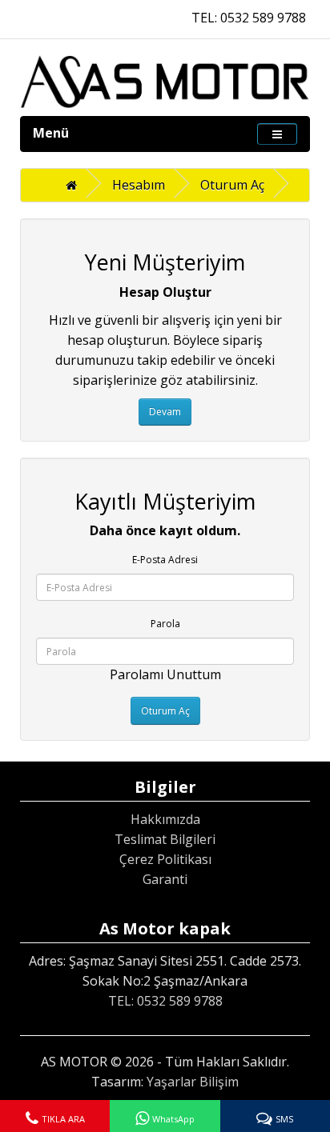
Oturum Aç (232, 185)
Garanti (165, 879)
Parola (165, 623)
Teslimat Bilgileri (165, 839)
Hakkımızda (165, 819)
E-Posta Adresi (165, 559)
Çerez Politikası (165, 859)
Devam (165, 411)
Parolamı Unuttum (165, 674)
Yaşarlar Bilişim (193, 1081)
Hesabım (138, 185)
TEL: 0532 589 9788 (248, 17)
